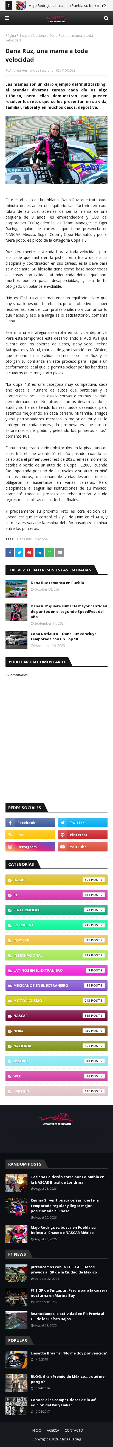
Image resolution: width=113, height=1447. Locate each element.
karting (51, 1091)
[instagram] (30, 846)
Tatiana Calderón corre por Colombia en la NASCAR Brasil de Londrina (67, 1179)
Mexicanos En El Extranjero (51, 985)
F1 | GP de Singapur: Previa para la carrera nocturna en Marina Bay (69, 1293)
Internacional (51, 955)
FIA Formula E (51, 909)
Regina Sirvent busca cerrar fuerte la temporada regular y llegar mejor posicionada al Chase (65, 1205)
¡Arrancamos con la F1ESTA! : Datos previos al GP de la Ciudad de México (64, 1269)
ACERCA (53, 1430)
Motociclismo (51, 1000)
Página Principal (17, 35)
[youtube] (83, 846)
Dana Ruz (24, 539)
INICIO (36, 1430)
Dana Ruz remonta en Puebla (57, 582)
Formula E (51, 925)
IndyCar (51, 940)
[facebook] (30, 822)
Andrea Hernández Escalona (31, 70)
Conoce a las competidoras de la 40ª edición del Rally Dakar (63, 1402)
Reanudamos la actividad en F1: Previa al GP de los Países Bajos (67, 1316)
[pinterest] (83, 834)
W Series (51, 1060)
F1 (51, 894)
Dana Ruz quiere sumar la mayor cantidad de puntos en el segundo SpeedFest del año (69, 611)
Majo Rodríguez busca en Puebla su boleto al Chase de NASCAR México (63, 1230)
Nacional (40, 35)
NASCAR (51, 1015)
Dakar (51, 879)
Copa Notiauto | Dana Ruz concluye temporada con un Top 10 (64, 636)
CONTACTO (74, 1430)
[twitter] (83, 822)
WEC (51, 1076)
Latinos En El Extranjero (51, 970)
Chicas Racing (70, 1439)
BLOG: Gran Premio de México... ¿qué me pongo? (67, 1379)
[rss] (30, 834)
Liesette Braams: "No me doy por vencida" (69, 1353)
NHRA (51, 1030)
